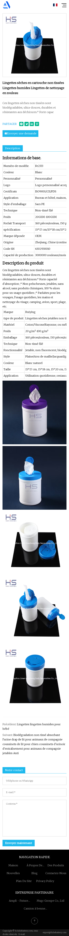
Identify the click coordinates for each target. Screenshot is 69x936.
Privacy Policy (45, 881)
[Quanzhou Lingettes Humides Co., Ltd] (7, 5)
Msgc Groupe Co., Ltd (50, 900)
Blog (34, 873)
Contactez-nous (55, 873)
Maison (13, 865)
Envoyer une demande (22, 133)
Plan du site (24, 881)
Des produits (56, 865)
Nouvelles (13, 873)
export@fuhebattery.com (54, 932)
